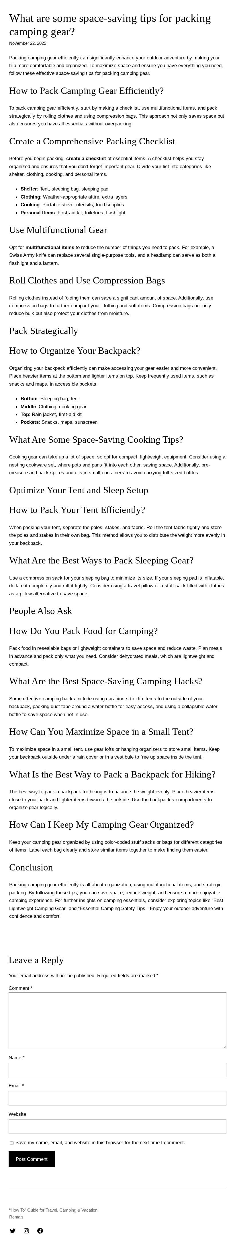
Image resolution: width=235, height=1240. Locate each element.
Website (17, 1114)
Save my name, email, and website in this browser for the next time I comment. (100, 1142)
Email (16, 1086)
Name (17, 1057)
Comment (21, 988)
